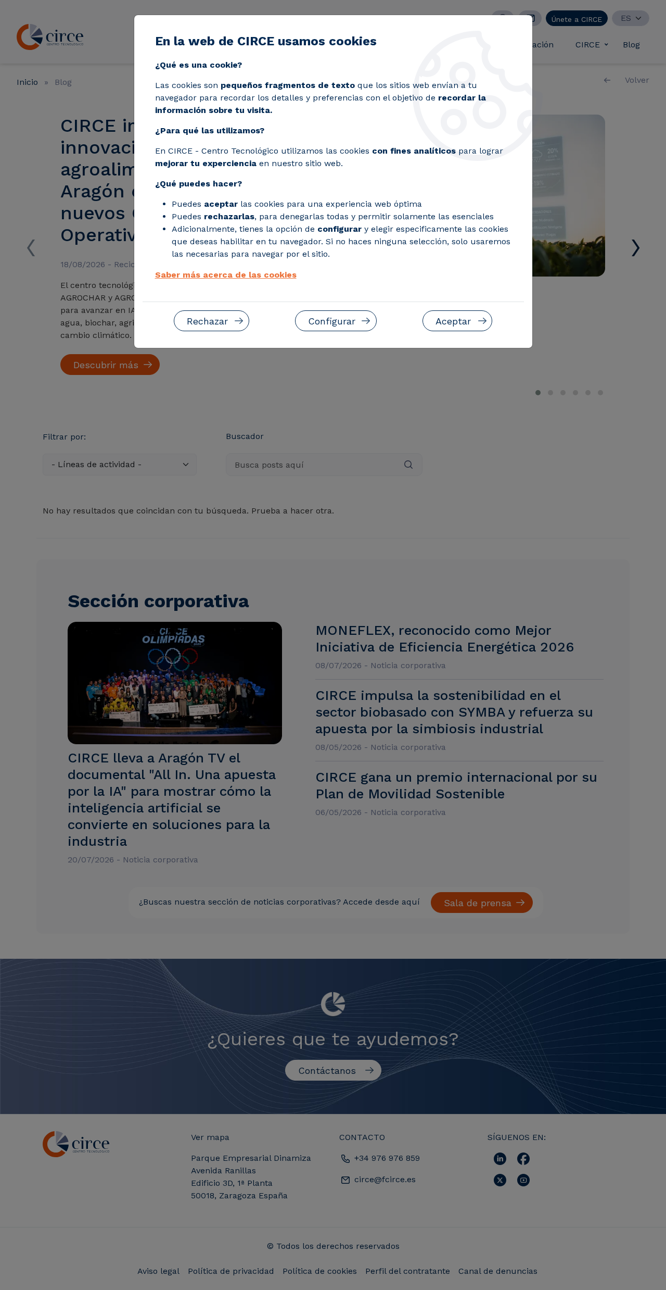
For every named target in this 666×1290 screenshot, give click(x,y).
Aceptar (453, 321)
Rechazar (207, 321)
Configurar (331, 321)
